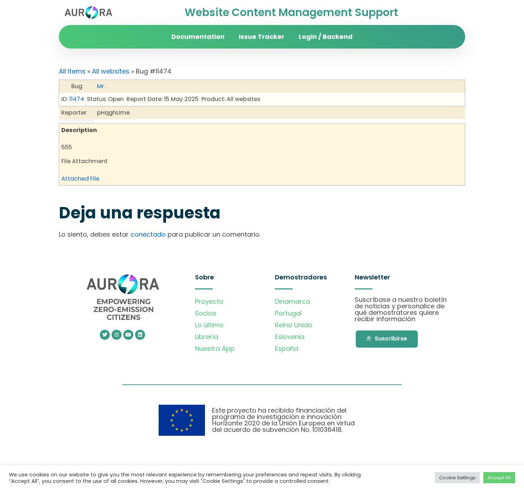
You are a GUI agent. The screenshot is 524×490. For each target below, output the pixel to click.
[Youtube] (128, 335)
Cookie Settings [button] (457, 477)
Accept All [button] (499, 477)
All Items (72, 71)
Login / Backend (326, 36)
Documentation (198, 36)
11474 (76, 99)
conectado (148, 234)
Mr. (101, 86)
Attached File (80, 179)
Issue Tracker (261, 36)
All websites (110, 71)
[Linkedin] (140, 335)
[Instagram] (117, 335)
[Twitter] (105, 335)
